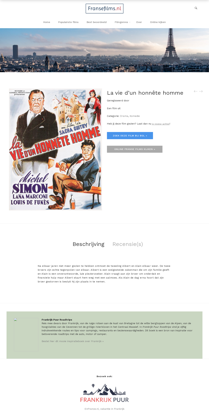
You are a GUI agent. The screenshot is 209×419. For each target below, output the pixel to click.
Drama (124, 116)
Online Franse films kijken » (134, 149)
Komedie (135, 116)
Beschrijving (88, 244)
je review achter (160, 124)
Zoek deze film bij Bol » (130, 135)
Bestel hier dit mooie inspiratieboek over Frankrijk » (73, 341)
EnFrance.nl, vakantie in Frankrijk (104, 408)
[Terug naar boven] (200, 410)
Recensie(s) (127, 244)
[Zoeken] (196, 8)
